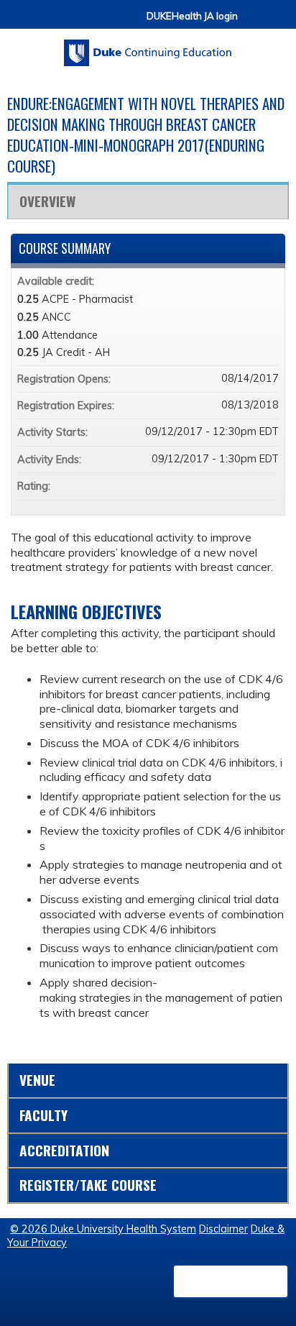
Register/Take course (88, 1184)
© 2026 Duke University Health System (103, 1228)
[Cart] (254, 23)
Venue (37, 1079)
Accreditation (64, 1150)
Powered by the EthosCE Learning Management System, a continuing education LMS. (230, 1281)
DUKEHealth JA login (192, 16)
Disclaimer (223, 1228)
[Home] (148, 48)
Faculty (43, 1115)
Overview (47, 201)
